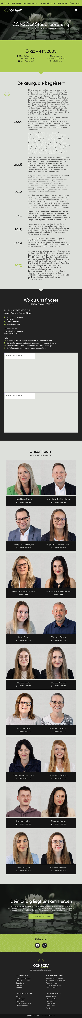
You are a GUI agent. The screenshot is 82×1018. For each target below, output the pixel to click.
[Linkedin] (37, 945)
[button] (76, 10)
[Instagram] (44, 945)
